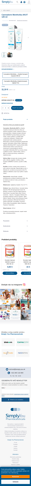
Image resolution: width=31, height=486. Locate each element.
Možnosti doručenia (7, 103)
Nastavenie (15, 476)
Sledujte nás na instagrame (11, 285)
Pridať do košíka (17, 108)
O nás (15, 442)
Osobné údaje (15, 458)
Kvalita (15, 446)
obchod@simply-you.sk (17, 369)
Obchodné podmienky (15, 457)
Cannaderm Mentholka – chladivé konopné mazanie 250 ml (15, 75)
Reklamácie (15, 462)
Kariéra (15, 448)
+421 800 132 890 (17, 373)
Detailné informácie (7, 69)
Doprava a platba (15, 464)
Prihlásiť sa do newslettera (16, 399)
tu (17, 472)
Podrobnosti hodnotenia (22, 20)
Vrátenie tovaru (15, 460)
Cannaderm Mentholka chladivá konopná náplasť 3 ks (15, 82)
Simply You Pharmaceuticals (12, 334)
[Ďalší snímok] (28, 38)
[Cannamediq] (23, 342)
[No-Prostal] (8, 353)
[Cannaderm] (8, 342)
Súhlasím (15, 481)
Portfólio (15, 444)
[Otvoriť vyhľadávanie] (17, 2)
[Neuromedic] (23, 353)
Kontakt (15, 450)
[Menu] (29, 2)
